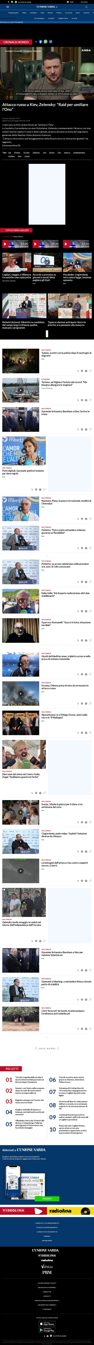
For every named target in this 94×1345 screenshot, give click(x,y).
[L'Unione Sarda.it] (47, 7)
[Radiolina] (70, 1211)
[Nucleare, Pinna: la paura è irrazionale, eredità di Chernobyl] (20, 509)
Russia (51, 152)
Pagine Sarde (47, 1240)
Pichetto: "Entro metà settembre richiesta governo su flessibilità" (63, 531)
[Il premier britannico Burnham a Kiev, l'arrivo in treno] (20, 419)
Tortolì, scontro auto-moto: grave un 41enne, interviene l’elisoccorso (71, 1079)
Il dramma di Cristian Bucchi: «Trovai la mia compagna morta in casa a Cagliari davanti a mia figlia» (72, 1092)
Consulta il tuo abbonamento (47, 1223)
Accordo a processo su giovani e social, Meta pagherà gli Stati (44, 277)
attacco (67, 152)
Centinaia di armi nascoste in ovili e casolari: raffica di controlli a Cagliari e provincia (73, 1117)
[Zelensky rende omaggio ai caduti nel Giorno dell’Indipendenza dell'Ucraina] (24, 902)
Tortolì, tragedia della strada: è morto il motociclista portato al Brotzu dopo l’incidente (29, 1079)
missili (27, 156)
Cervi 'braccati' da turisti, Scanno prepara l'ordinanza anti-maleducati (62, 1012)
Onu (59, 152)
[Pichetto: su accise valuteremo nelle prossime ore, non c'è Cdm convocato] (20, 572)
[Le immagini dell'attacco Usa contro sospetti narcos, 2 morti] (20, 871)
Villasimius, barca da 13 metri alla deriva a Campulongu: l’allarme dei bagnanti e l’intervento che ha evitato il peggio (29, 1124)
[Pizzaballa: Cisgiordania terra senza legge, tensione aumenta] (77, 262)
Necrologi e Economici (47, 1287)
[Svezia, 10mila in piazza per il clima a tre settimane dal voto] (20, 812)
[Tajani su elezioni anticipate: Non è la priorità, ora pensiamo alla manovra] (70, 305)
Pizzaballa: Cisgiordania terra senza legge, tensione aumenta (77, 277)
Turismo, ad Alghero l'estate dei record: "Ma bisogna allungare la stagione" (64, 383)
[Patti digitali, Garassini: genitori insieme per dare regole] (24, 451)
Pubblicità (47, 1292)
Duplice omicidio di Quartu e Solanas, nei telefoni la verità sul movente (29, 1112)
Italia (42, 13)
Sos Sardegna (39, 18)
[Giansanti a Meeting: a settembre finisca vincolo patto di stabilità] (20, 989)
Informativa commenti (47, 1305)
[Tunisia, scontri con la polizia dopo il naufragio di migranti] (20, 361)
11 (54, 1048)
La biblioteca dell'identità (47, 1232)
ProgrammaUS (13, 13)
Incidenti (51, 18)
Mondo (50, 13)
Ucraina (26, 152)
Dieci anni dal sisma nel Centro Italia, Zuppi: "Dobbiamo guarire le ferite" (21, 775)
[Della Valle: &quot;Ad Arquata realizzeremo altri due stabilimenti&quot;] (20, 601)
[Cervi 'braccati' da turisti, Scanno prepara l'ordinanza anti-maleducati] (20, 1019)
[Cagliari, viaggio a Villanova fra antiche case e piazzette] (16, 262)
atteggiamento (79, 152)
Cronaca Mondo (16, 42)
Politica (59, 13)
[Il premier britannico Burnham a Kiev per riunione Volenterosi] (20, 960)
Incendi (74, 18)
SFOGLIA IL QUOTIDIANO (11, 22)
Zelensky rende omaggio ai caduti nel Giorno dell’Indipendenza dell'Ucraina (21, 923)
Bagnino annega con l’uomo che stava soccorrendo (29, 1101)
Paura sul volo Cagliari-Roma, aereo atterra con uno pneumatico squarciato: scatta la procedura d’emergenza (73, 1129)
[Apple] (47, 1323)
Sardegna (33, 13)
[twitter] (9, 2)
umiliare (11, 156)
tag (9, 152)
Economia (68, 13)
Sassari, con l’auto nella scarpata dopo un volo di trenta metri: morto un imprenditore (29, 1090)
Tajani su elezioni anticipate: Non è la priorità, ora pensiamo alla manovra (67, 323)
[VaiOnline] (47, 1267)
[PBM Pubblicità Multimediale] (47, 1272)
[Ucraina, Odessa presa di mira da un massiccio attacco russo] (20, 693)
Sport (78, 13)
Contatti (47, 1296)
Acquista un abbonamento (47, 1227)
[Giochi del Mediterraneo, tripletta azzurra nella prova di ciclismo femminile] (20, 664)
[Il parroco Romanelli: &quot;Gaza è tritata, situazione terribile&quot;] (20, 630)
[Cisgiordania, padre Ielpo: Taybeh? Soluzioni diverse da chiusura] (20, 841)
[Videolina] (23, 1210)
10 (51, 1048)
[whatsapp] (16, 2)
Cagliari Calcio (63, 18)
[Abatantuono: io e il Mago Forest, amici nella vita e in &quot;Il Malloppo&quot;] (20, 723)
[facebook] (12, 2)
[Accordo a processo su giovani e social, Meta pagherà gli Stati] (47, 262)
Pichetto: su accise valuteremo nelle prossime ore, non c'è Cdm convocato (65, 565)
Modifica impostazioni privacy (47, 1300)
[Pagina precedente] (58, 1048)
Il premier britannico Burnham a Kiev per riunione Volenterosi (62, 953)
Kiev (19, 156)
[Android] (47, 1330)
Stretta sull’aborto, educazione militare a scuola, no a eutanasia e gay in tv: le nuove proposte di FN (73, 1105)
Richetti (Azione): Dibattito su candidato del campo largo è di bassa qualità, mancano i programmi (23, 325)
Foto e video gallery (17, 230)
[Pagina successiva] (36, 1048)
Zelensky (36, 152)
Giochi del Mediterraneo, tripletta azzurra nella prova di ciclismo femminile (65, 657)
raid (44, 152)
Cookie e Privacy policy (47, 1283)
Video (24, 13)
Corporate (47, 1309)
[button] (36, 41)
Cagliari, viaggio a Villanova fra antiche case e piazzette (16, 276)
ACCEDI (84, 2)
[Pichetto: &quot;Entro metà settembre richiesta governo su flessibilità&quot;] (20, 538)
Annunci (87, 13)
